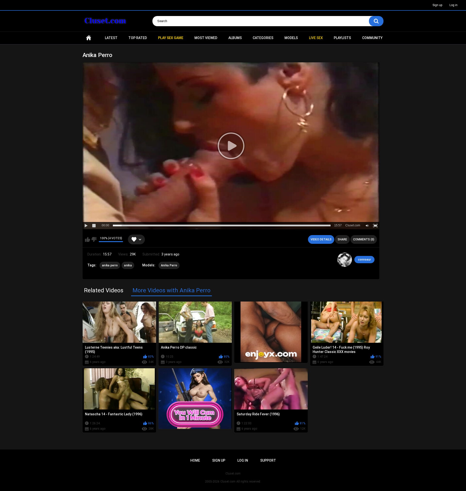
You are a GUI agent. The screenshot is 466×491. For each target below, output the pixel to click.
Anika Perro (169, 265)
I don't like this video (93, 239)
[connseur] (344, 259)
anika (128, 265)
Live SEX (316, 38)
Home (89, 38)
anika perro (110, 265)
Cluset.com (227, 481)
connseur (364, 259)
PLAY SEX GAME (170, 38)
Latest (111, 38)
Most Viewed (205, 38)
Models (291, 38)
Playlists (342, 38)
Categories (263, 38)
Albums (235, 38)
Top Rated (137, 38)
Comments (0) (363, 239)
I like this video (87, 239)
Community (372, 38)
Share (342, 239)
